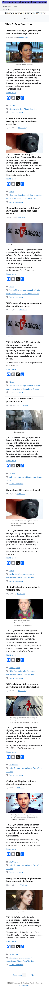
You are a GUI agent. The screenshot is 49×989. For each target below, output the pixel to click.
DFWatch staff (23, 37)
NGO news (13, 764)
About (5, 10)
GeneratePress (24, 985)
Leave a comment (16, 112)
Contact (10, 10)
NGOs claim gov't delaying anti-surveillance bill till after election (22, 685)
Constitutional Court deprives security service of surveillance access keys (21, 121)
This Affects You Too (28, 109)
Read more (11, 92)
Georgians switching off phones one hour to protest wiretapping (23, 880)
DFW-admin (21, 494)
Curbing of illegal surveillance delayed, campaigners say (21, 783)
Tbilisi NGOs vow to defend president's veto (19, 400)
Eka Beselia (14, 109)
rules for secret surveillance (20, 477)
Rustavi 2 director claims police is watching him (23, 588)
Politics (12, 105)
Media (12, 667)
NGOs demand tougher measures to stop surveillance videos (23, 305)
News (11, 191)
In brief (12, 473)
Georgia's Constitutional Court (21, 195)
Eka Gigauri (14, 957)
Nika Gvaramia (15, 671)
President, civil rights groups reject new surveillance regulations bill (23, 32)
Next (34, 975)
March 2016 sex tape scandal (21, 290)
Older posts (17, 975)
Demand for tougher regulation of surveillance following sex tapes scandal (22, 210)
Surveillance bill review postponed (23, 490)
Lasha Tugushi (15, 574)
